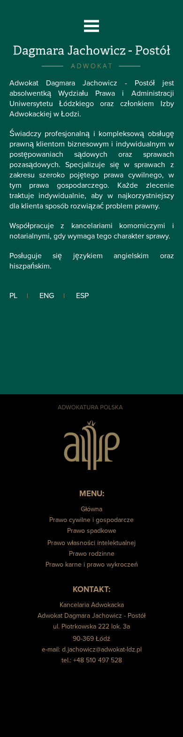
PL (13, 295)
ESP (82, 295)
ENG (46, 295)
